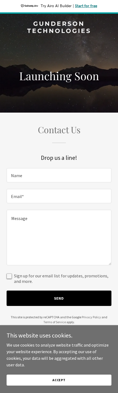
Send (59, 298)
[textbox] (59, 175)
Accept (59, 380)
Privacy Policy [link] (91, 317)
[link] (59, 31)
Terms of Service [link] (54, 322)
